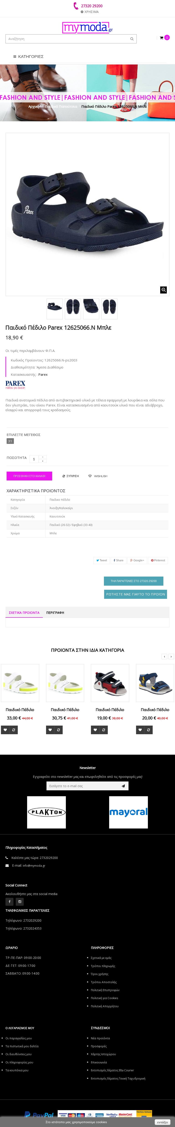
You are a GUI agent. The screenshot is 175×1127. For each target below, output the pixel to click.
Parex (43, 374)
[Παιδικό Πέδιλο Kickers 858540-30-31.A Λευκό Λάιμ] (65, 682)
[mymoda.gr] (87, 27)
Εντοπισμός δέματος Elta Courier (112, 1070)
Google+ (138, 560)
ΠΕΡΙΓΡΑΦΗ (55, 612)
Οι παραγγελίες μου (18, 1038)
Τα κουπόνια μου (16, 1070)
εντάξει (162, 1122)
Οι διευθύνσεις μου (18, 1054)
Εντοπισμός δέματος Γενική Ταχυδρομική (118, 1078)
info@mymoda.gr (34, 866)
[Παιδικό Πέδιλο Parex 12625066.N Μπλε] (54, 306)
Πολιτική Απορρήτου (105, 1006)
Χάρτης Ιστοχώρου (103, 1054)
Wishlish (100, 476)
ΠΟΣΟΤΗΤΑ (16, 457)
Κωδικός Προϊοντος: (27, 360)
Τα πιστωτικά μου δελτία (22, 1046)
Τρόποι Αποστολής (104, 982)
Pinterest (159, 560)
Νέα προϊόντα (100, 1038)
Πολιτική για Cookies (104, 998)
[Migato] (129, 812)
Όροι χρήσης (99, 974)
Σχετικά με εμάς (101, 958)
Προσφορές (99, 1046)
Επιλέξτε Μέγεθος (24, 434)
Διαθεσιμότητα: (23, 367)
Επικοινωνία (99, 1062)
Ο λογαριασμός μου (19, 1028)
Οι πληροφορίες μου (19, 1062)
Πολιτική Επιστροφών (105, 990)
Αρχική (33, 106)
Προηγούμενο (10, 308)
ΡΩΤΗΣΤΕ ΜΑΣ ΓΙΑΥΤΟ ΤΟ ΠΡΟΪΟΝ (135, 594)
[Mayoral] (47, 812)
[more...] (15, 384)
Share (119, 560)
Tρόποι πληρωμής (103, 966)
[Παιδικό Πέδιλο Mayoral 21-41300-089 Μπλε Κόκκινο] (110, 682)
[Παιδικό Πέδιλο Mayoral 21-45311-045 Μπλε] (155, 682)
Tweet (103, 560)
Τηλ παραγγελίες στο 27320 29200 (134, 581)
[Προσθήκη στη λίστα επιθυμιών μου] (5, 730)
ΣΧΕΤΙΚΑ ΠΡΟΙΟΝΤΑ (24, 612)
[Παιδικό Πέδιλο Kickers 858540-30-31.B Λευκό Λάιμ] (20, 682)
